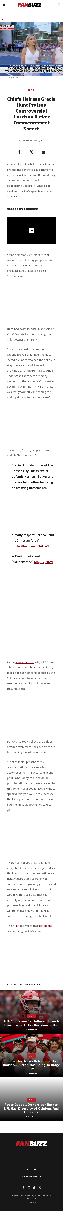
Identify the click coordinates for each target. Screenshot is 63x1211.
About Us (31, 1169)
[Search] (59, 4)
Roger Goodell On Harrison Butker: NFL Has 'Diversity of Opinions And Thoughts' (31, 1108)
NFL (3, 19)
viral (16, 196)
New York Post (24, 662)
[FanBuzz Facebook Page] (23, 1187)
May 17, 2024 (43, 562)
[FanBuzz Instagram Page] (29, 1187)
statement (45, 926)
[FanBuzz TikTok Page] (34, 1187)
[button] (4, 5)
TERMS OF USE (31, 1199)
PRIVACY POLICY (31, 1202)
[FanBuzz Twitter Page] (40, 1187)
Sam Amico (26, 140)
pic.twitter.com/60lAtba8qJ (32, 546)
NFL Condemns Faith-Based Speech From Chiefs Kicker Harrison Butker (31, 1023)
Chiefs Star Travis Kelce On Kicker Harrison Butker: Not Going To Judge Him (31, 1064)
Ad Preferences (31, 1176)
